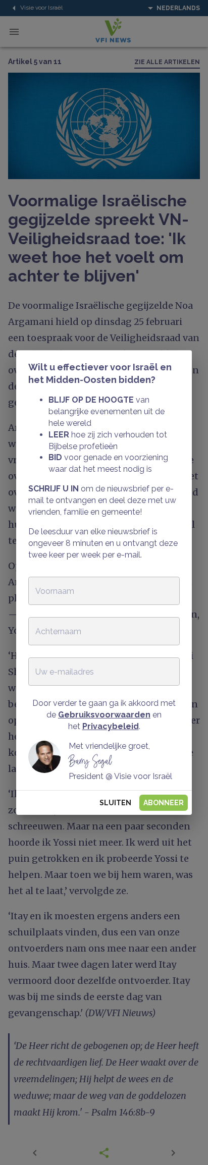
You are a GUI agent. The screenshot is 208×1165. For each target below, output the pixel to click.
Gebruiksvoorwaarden (104, 714)
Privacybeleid (110, 726)
